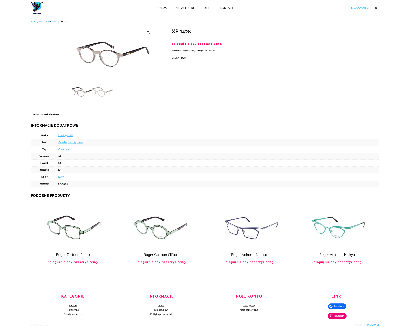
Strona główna (37, 21)
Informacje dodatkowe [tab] (46, 114)
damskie (62, 142)
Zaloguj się (249, 305)
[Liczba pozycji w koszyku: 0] (376, 8)
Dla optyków (161, 310)
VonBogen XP (65, 135)
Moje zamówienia (249, 310)
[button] (148, 32)
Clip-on (73, 305)
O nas (161, 305)
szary (60, 177)
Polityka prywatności (161, 314)
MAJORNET (373, 325)
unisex (80, 142)
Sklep (47, 21)
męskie (71, 142)
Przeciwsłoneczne (73, 314)
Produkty (55, 21)
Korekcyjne (64, 149)
